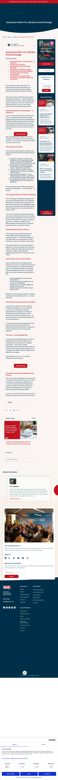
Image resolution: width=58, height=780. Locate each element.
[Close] (25, 673)
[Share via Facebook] (6, 410)
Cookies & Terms (35, 635)
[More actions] (34, 46)
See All (33, 418)
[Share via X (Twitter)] (10, 410)
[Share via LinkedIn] (14, 410)
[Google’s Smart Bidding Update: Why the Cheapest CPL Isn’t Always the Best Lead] (20, 430)
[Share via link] (17, 410)
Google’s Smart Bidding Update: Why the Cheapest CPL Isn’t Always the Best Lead (18, 443)
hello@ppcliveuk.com (8, 601)
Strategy (10, 402)
